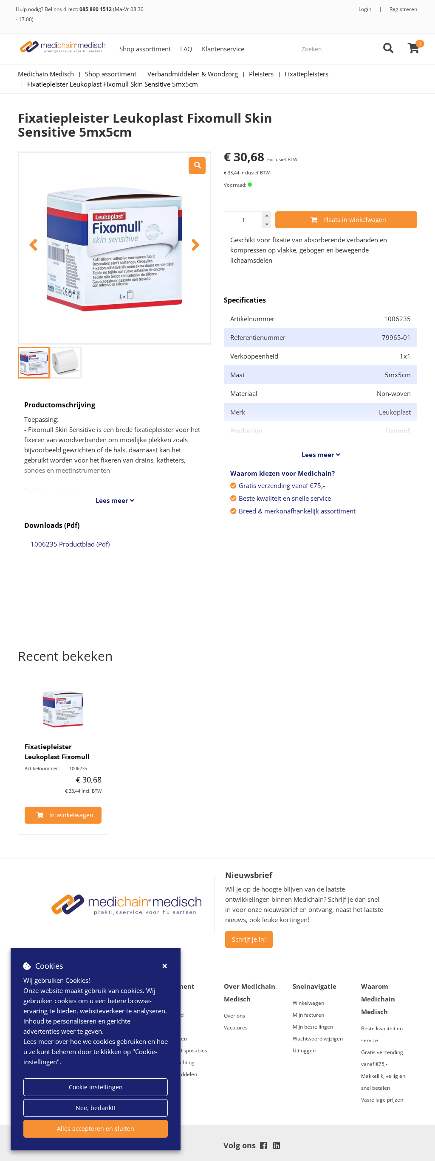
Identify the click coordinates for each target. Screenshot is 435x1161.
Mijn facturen (308, 1014)
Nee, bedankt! (96, 1108)
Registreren (403, 9)
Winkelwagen (308, 1003)
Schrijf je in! (249, 939)
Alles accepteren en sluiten (95, 1129)
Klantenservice (223, 49)
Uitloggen (304, 1050)
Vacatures (236, 1027)
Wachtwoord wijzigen (318, 1038)
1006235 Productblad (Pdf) (70, 544)
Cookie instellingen (96, 1087)
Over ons (234, 1015)
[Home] (63, 48)
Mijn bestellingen (313, 1026)
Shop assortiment (145, 49)
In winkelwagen (71, 815)
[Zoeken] (388, 48)
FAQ (186, 49)
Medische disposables (181, 1050)
